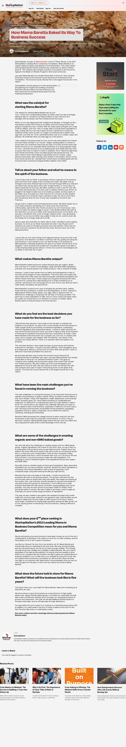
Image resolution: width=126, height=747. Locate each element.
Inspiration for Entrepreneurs (19, 25)
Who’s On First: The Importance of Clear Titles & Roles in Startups (46, 689)
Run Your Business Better (39, 25)
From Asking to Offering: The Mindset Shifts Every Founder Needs (78, 689)
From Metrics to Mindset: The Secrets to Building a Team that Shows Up (13, 689)
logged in (14, 655)
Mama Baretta (41, 62)
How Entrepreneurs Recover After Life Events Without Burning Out (109, 689)
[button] (3, 5)
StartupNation (19, 636)
